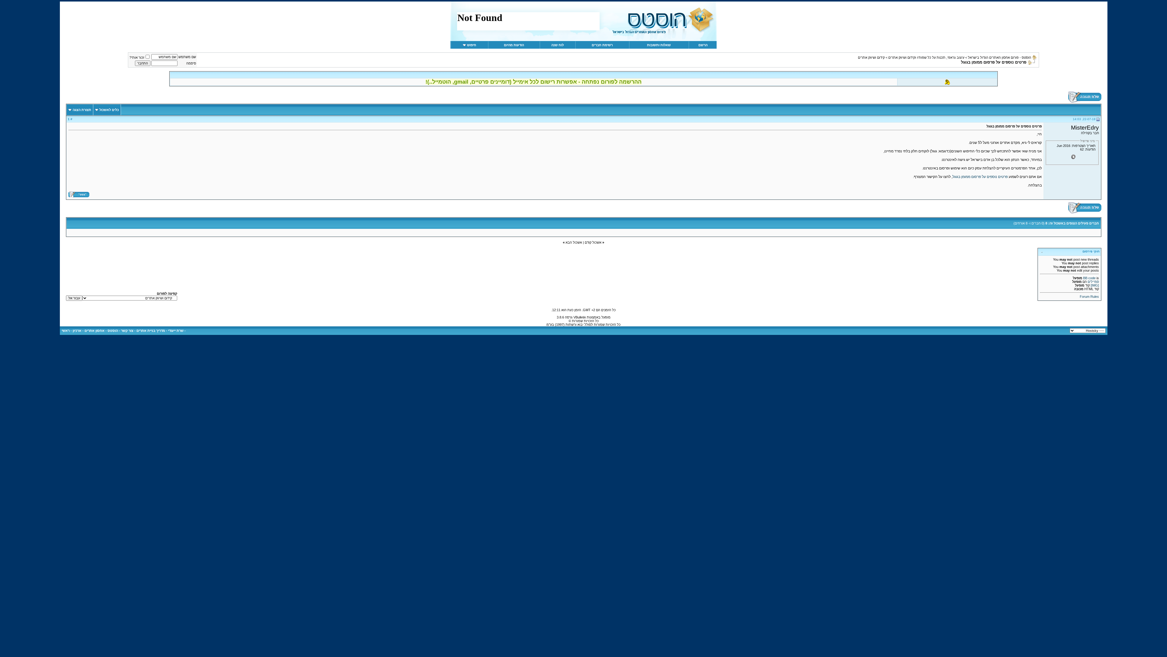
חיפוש (471, 45)
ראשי (66, 330)
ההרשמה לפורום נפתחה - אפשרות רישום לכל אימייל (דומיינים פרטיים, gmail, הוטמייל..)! (533, 82)
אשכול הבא (574, 242)
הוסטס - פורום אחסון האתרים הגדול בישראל (999, 57)
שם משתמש (187, 57)
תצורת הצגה (82, 110)
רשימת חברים (602, 45)
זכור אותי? (136, 57)
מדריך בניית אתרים (150, 330)
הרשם (702, 45)
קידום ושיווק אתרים (871, 57)
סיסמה (191, 63)
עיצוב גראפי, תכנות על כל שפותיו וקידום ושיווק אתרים (926, 57)
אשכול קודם (593, 242)
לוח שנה (557, 45)
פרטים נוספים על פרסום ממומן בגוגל (980, 177)
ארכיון (77, 330)
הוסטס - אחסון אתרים (101, 330)
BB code (1089, 278)
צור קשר (127, 330)
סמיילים (1093, 281)
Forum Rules (1089, 296)
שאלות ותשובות (659, 45)
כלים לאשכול (109, 110)
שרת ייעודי (176, 330)
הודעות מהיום (514, 45)
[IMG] (1095, 285)
